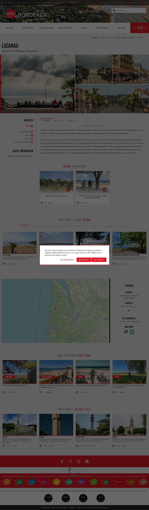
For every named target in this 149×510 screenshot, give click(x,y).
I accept (100, 260)
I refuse (85, 260)
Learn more (68, 260)
